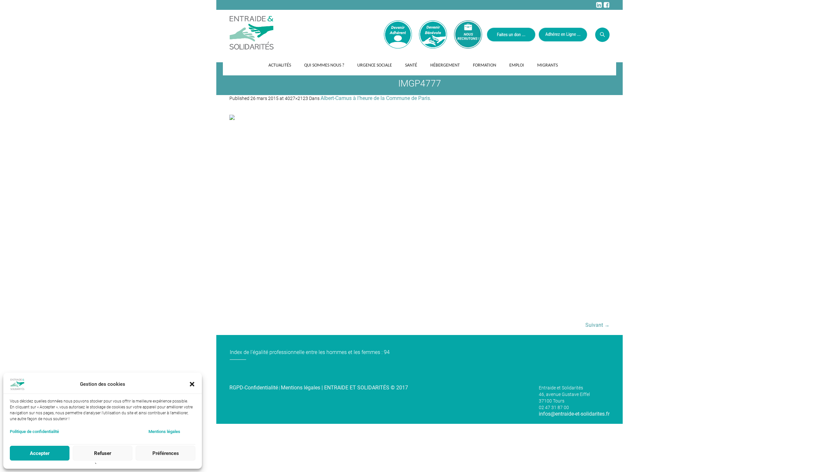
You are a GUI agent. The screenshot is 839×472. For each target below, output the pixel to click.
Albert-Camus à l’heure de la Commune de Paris (375, 98)
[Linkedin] (598, 5)
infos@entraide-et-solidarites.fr (574, 414)
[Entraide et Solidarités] (251, 32)
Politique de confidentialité (34, 431)
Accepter (39, 453)
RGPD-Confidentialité (253, 387)
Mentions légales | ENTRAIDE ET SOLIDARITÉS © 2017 (344, 387)
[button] (192, 384)
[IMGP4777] (419, 215)
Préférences (165, 453)
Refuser (102, 453)
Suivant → (597, 325)
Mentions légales (164, 431)
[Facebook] (606, 5)
